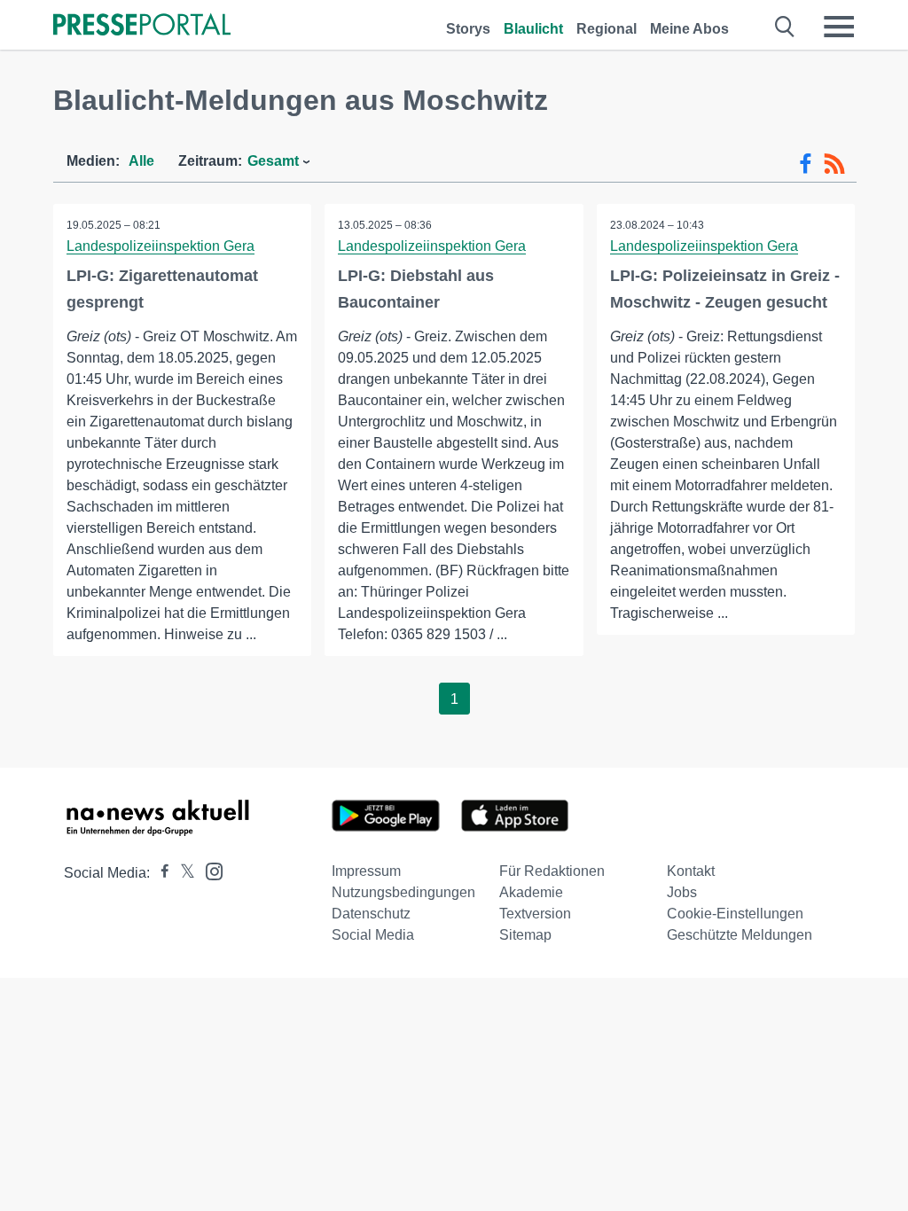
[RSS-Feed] (834, 164)
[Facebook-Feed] (805, 164)
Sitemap (525, 934)
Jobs (682, 892)
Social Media (373, 934)
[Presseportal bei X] (182, 872)
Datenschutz (371, 913)
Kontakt (691, 871)
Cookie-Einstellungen (735, 913)
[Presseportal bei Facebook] (159, 872)
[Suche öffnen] (785, 26)
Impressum (366, 871)
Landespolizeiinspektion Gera (160, 246)
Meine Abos (689, 28)
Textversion (535, 913)
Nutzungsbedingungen (403, 892)
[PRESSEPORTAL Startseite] (142, 26)
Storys (468, 28)
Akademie (531, 892)
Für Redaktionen (552, 871)
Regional (606, 28)
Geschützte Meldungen (739, 934)
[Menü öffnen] (839, 26)
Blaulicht (533, 28)
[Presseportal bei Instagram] (209, 870)
